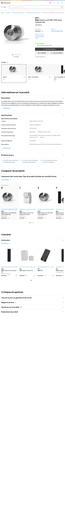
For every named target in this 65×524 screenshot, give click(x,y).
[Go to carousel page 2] (32, 280)
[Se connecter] (53, 3)
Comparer (43, 53)
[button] (49, 44)
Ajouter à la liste (57, 53)
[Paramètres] (50, 3)
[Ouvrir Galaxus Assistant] (58, 3)
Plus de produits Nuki (57, 30)
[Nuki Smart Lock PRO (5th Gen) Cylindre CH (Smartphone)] (45, 201)
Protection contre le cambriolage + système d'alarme (27, 267)
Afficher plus (6, 108)
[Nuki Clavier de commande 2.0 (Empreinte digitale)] (9, 261)
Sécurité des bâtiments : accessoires (45, 267)
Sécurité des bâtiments (18, 12)
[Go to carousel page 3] (32, 222)
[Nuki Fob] (45, 261)
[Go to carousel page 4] (33, 222)
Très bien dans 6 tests (39, 36)
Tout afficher (5, 180)
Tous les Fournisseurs (48, 162)
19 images (16, 57)
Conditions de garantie (29, 162)
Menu (4, 7)
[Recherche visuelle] (62, 7)
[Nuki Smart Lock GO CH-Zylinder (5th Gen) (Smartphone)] (27, 201)
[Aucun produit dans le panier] (62, 3)
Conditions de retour (9, 162)
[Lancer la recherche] (10, 7)
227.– (37, 18)
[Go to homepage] (5, 3)
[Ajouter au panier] (16, 275)
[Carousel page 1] (29, 222)
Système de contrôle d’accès (33, 12)
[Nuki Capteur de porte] (27, 261)
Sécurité (8, 12)
